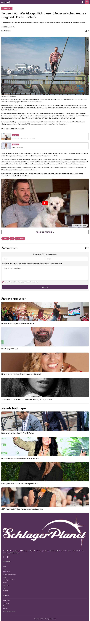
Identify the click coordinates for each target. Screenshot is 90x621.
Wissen (5, 582)
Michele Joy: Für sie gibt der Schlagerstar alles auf (23, 138)
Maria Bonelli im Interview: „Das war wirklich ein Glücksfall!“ (21, 374)
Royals (4, 588)
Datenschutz (6, 600)
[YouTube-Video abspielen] (45, 203)
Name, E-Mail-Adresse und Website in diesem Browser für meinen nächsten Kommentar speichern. (33, 264)
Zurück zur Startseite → (45, 232)
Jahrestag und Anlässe (9, 580)
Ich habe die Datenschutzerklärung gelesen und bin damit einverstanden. (21, 282)
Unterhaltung (6, 571)
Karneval (5, 238)
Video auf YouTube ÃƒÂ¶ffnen (79, 225)
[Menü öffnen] (87, 2)
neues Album (20, 238)
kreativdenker (6, 31)
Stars (4, 569)
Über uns (5, 608)
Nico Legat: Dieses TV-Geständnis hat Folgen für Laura (19, 484)
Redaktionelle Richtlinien (9, 611)
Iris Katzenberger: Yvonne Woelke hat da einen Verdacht (20, 458)
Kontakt (5, 606)
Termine (5, 577)
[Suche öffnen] (82, 2)
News (4, 566)
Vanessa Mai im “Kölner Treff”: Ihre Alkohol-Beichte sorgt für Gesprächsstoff (26, 399)
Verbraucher (6, 585)
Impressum (6, 603)
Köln (12, 238)
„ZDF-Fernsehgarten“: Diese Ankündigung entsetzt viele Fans (22, 509)
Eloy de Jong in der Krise (17, 147)
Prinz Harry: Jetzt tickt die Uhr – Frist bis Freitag (17, 433)
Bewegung (6, 590)
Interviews (7, 8)
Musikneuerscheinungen (9, 574)
